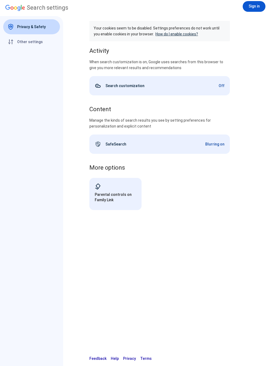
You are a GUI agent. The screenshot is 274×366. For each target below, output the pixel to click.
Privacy (129, 358)
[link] (159, 85)
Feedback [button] (97, 358)
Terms (146, 358)
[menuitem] (31, 26)
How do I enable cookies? (176, 34)
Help (115, 358)
